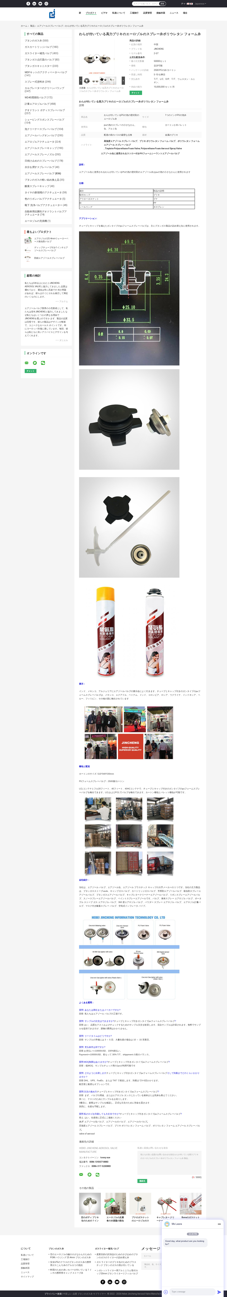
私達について (118, 13)
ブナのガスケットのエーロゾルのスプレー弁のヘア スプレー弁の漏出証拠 (140, 1219)
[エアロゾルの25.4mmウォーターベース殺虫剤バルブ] (28, 240)
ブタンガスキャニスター (38, 65)
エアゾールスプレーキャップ (41, 148)
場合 (185, 13)
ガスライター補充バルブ (38, 53)
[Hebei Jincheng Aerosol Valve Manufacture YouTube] (40, 4)
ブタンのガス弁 (33, 40)
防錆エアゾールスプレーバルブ (49, 258)
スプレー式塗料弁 (34, 81)
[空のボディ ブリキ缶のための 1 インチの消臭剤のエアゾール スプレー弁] (90, 1204)
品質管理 (147, 13)
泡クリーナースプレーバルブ (41, 129)
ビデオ (104, 13)
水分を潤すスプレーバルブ (39, 167)
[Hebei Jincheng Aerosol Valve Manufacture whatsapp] (37, 363)
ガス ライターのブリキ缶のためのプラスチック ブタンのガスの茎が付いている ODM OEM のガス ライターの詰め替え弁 (116, 1264)
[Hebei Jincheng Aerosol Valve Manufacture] (52, 13)
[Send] (219, 1292)
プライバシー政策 (53, 1294)
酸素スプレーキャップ (37, 186)
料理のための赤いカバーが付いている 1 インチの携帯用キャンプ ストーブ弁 (71, 1271)
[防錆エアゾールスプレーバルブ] (28, 258)
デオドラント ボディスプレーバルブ (45, 110)
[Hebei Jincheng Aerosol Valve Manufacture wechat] (45, 363)
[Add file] (166, 1292)
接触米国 (160, 13)
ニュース (174, 13)
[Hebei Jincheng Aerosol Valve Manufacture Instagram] (46, 4)
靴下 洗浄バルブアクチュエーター (43, 205)
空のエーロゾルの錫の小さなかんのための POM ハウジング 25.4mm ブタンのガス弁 (71, 1256)
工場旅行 (134, 13)
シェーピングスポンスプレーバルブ (44, 119)
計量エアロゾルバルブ (37, 103)
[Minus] (219, 1224)
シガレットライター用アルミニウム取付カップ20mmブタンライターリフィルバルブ (117, 1272)
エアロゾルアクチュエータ (39, 141)
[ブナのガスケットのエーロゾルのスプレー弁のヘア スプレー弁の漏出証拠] (140, 1204)
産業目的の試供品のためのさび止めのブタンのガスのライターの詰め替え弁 (117, 1256)
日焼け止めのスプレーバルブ (41, 160)
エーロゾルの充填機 (36, 220)
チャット (185, 3)
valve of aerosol (87, 1133)
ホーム (24, 26)
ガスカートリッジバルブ (38, 46)
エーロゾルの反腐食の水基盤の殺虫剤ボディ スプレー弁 (115, 1219)
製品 (32, 26)
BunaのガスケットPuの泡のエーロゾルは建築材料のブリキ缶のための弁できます (191, 1219)
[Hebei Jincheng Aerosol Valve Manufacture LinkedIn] (34, 4)
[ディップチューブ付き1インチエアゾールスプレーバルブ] (28, 249)
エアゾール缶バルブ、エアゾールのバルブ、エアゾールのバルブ (115, 1121)
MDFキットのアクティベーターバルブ (46, 72)
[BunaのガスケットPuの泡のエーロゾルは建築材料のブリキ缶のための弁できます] (191, 1204)
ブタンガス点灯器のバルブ (39, 59)
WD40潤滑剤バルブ (35, 97)
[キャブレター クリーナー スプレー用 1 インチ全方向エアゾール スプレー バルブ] (165, 1204)
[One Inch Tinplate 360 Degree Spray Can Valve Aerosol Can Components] (97, 57)
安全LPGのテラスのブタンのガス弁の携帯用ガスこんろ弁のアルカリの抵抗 (70, 1263)
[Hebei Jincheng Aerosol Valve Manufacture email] (28, 363)
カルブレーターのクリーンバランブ (44, 88)
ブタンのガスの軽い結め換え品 (42, 179)
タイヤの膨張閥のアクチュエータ (43, 192)
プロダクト (91, 13)
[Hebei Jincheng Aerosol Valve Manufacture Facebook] (28, 4)
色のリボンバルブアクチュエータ (43, 198)
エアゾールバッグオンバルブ (41, 135)
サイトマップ (27, 1276)
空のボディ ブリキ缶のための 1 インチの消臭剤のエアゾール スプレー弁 (90, 1219)
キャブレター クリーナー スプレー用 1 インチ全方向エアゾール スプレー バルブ (165, 1219)
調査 (162, 4)
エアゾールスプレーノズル (39, 154)
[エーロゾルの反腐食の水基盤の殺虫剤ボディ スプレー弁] (115, 1204)
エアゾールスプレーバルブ (50, 26)
